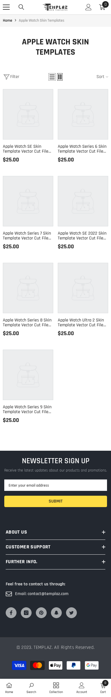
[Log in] (88, 7)
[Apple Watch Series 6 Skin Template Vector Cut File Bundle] (83, 114)
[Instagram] (26, 612)
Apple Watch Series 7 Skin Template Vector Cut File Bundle (27, 236)
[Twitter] (71, 612)
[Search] (21, 7)
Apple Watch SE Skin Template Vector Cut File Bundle (25, 149)
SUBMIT (56, 501)
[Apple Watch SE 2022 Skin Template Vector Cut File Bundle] (83, 201)
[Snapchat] (56, 612)
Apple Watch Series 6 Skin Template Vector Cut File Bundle (82, 149)
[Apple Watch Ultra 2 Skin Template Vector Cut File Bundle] (83, 288)
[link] (31, 688)
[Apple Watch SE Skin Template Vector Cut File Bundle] (28, 114)
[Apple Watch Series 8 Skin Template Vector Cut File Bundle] (28, 288)
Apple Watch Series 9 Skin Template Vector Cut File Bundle (27, 409)
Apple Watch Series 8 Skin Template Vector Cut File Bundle (27, 322)
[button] (52, 77)
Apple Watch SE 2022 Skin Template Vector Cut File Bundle (82, 236)
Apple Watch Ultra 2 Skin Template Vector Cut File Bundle (81, 322)
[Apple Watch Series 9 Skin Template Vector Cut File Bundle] (28, 375)
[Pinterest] (41, 612)
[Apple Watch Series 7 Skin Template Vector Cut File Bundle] (28, 201)
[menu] (6, 7)
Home (7, 20)
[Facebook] (11, 612)
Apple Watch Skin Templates (41, 20)
